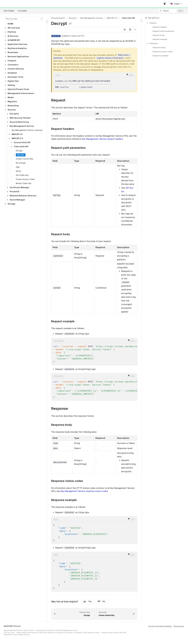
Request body (158, 35)
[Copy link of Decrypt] (70, 24)
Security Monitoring (19, 122)
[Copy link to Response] (72, 409)
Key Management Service (22, 126)
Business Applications (18, 57)
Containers (13, 65)
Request (153, 23)
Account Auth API (22, 142)
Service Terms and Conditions (160, 626)
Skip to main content (13, 3)
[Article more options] (135, 30)
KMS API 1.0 (17, 134)
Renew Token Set (23, 183)
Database (12, 73)
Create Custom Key (24, 159)
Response (154, 43)
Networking (13, 106)
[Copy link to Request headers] (78, 129)
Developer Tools (15, 77)
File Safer (14, 114)
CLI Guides (22, 11)
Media (11, 97)
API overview (14, 28)
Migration (12, 102)
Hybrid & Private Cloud (18, 89)
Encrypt (19, 151)
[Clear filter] (42, 19)
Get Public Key (22, 175)
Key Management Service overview (27, 130)
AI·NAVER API (14, 40)
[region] (94, 81)
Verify (18, 171)
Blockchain (13, 52)
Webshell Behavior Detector (23, 196)
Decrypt (20, 155)
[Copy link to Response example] (81, 500)
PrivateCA (14, 192)
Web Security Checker (20, 118)
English (177, 4)
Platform (12, 32)
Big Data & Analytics (17, 48)
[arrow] (147, 23)
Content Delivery (16, 69)
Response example (161, 56)
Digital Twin (13, 81)
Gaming (11, 85)
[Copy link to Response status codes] (87, 481)
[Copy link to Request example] (79, 321)
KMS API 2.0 (17, 138)
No (104, 601)
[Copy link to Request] (70, 100)
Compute (12, 61)
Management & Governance (21, 93)
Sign (18, 167)
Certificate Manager (19, 187)
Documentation (58, 18)
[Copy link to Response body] (76, 425)
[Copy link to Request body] (74, 234)
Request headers (160, 27)
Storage (11, 204)
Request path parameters (163, 31)
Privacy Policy (179, 626)
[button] (171, 11)
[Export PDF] (130, 30)
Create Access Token (25, 179)
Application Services (17, 44)
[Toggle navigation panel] (47, 21)
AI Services (13, 36)
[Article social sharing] (125, 30)
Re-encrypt (21, 163)
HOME (10, 24)
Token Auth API (21, 147)
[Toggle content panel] (141, 20)
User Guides (9, 11)
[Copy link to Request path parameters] (90, 148)
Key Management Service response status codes (84, 491)
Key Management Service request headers (102, 139)
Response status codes (163, 52)
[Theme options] (165, 4)
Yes (90, 601)
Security (12, 110)
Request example (160, 39)
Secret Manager (17, 200)
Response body (159, 48)
